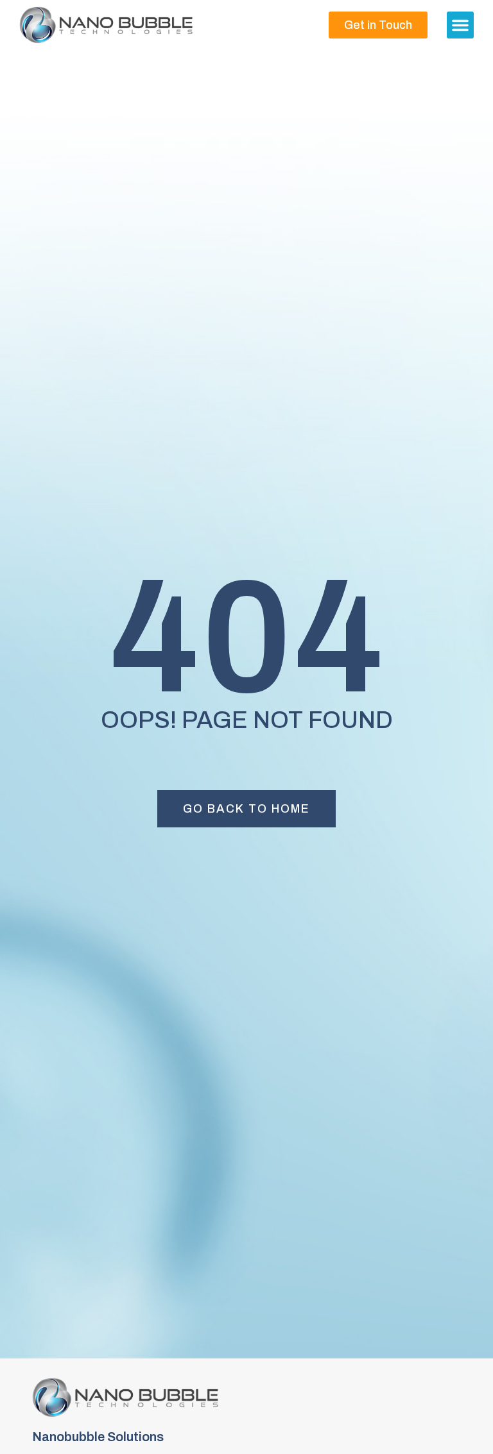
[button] (460, 25)
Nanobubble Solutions (98, 1437)
